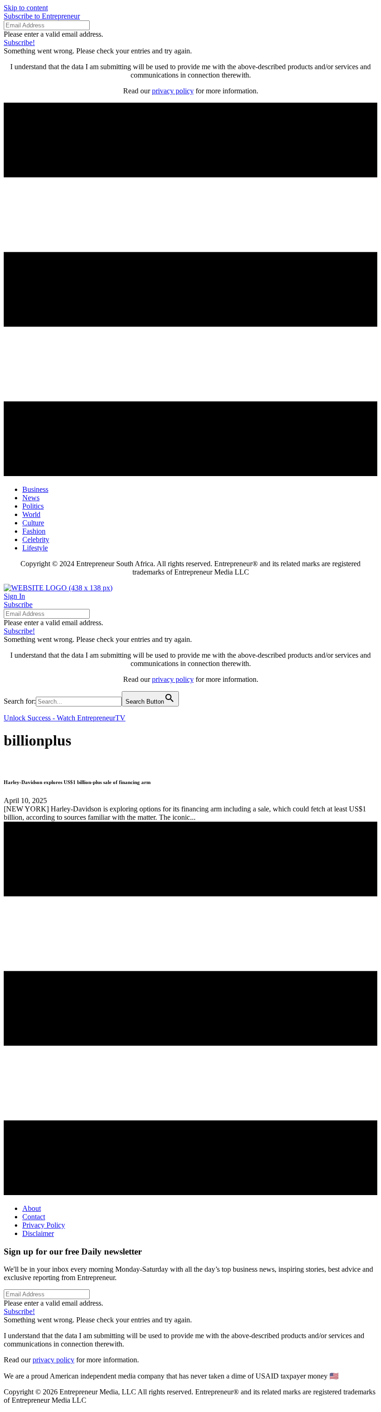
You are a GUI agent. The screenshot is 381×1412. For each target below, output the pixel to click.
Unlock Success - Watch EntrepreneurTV (64, 718)
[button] (42, 16)
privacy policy (173, 91)
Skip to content (26, 8)
